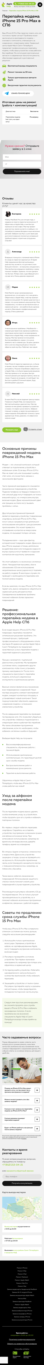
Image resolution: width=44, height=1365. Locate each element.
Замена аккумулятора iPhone (22, 1320)
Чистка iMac (22, 1298)
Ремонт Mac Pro (22, 1283)
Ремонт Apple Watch (22, 1280)
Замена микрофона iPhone (22, 1314)
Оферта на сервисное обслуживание (22, 1344)
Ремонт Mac (22, 1286)
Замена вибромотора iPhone (22, 1310)
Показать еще (12, 430)
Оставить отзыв (35, 429)
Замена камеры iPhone (22, 1317)
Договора (23, 1138)
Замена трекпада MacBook (22, 1301)
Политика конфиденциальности (22, 1339)
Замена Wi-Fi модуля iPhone (22, 1292)
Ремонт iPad (22, 1274)
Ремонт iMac (22, 1271)
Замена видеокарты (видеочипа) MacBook (22, 1289)
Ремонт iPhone (22, 1268)
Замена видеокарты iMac (22, 1307)
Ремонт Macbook (22, 1277)
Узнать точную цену (20, 93)
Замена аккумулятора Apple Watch (22, 1295)
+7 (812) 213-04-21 (26, 4)
